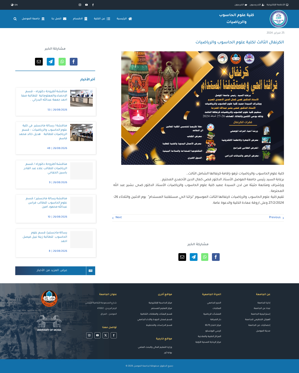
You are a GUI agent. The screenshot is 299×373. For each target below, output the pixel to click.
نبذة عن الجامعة (262, 308)
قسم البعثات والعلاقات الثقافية (156, 314)
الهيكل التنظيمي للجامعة (257, 319)
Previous (275, 217)
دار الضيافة (215, 319)
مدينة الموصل (263, 331)
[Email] (182, 257)
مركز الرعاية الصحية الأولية (208, 342)
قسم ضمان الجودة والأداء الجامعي (154, 319)
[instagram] (80, 5)
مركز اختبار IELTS (213, 325)
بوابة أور (168, 353)
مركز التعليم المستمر (161, 308)
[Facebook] (216, 257)
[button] (15, 19)
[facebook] (93, 5)
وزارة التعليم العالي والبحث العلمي (155, 347)
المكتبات (217, 308)
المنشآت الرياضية (212, 314)
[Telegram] (194, 257)
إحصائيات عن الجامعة (259, 325)
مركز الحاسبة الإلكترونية (160, 303)
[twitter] (106, 335)
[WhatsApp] (204, 257)
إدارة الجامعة (264, 303)
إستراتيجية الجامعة (260, 314)
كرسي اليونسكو (213, 331)
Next (119, 217)
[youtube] (86, 5)
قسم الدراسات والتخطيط (159, 325)
